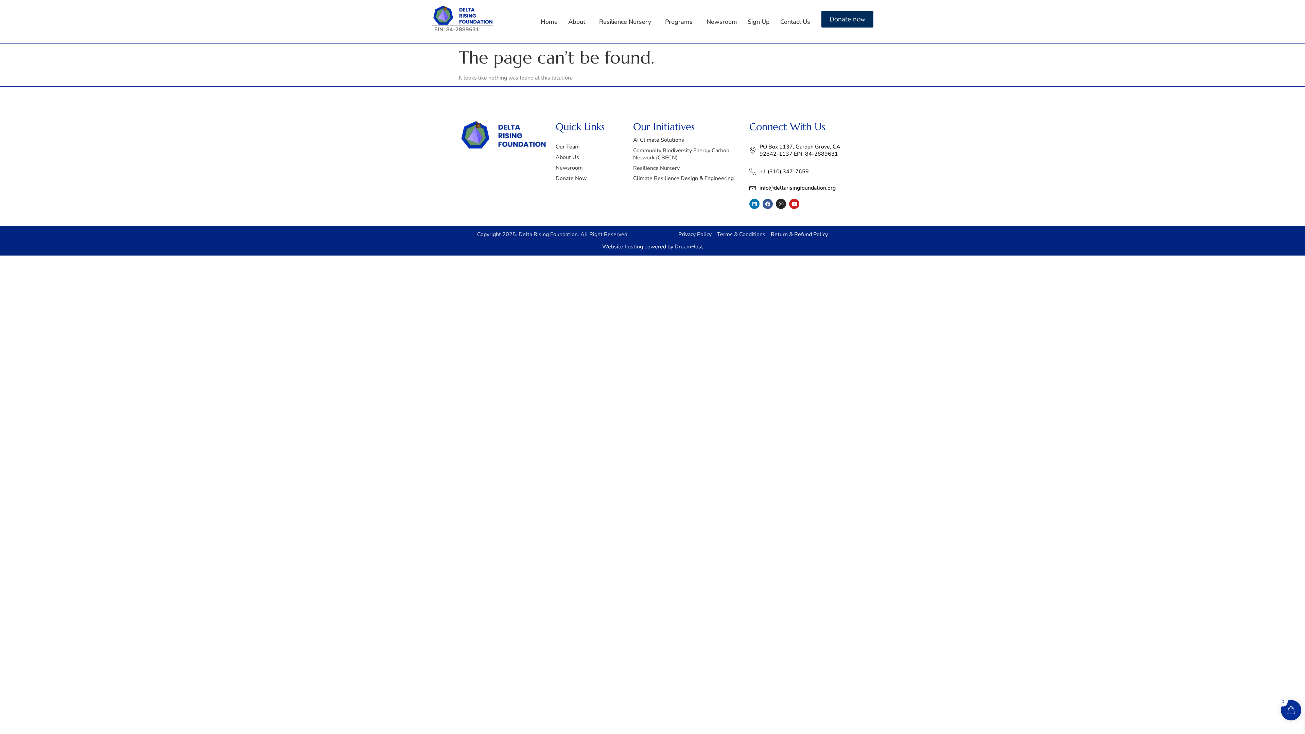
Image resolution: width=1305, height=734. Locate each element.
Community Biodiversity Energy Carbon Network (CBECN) (681, 154)
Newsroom (722, 22)
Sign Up (759, 22)
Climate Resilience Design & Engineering (683, 178)
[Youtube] (794, 204)
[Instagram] (781, 204)
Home (549, 22)
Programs (679, 22)
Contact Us (795, 22)
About (576, 22)
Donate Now (571, 178)
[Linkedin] (754, 204)
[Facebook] (768, 204)
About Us (567, 157)
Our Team (568, 147)
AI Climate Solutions (658, 140)
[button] (578, 22)
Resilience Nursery (625, 22)
